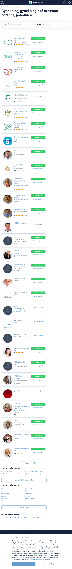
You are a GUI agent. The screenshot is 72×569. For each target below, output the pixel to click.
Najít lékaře (19, 7)
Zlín (26, 501)
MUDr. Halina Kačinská (21, 449)
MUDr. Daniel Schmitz (21, 209)
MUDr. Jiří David (19, 279)
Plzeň (3, 501)
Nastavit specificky (48, 564)
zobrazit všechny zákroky (24, 480)
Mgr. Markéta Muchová (21, 348)
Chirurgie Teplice (19, 390)
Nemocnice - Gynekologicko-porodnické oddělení (20, 239)
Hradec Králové (5, 493)
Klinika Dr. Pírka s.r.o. (21, 95)
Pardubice (4, 498)
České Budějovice (6, 491)
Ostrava (3, 496)
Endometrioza (5, 474)
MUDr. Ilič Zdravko (20, 223)
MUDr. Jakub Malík (20, 421)
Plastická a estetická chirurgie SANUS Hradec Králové (21, 54)
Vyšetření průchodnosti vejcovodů (35, 474)
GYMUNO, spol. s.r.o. (20, 292)
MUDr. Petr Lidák (19, 265)
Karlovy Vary (29, 488)
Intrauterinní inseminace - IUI (33, 471)
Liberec (27, 491)
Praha (27, 496)
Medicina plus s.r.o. (20, 320)
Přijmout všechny (23, 564)
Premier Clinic (18, 165)
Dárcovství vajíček (6, 471)
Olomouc (28, 493)
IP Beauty (17, 151)
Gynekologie (10, 7)
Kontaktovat (38, 38)
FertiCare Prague (19, 38)
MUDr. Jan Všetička (20, 334)
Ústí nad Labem (29, 498)
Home (3, 7)
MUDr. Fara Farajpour (21, 435)
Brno (2, 488)
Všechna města (24, 507)
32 (28, 463)
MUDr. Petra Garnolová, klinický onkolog (20, 181)
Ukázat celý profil (38, 42)
